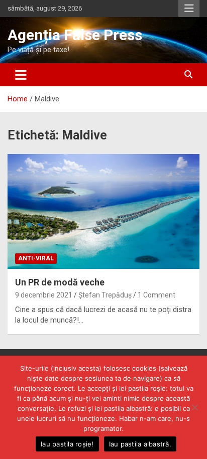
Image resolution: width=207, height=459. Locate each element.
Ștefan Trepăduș (105, 295)
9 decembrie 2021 (43, 295)
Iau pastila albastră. (140, 444)
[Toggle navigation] (21, 74)
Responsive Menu (188, 8)
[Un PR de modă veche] (103, 211)
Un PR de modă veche (60, 282)
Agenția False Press (75, 35)
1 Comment (156, 295)
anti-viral (36, 258)
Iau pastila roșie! (67, 444)
